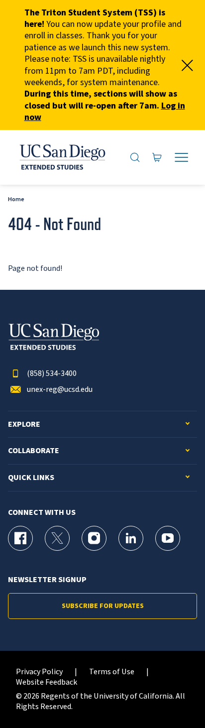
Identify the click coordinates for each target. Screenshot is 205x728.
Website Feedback (46, 682)
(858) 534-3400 (52, 373)
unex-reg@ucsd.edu (60, 389)
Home (16, 199)
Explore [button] (24, 424)
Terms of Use (111, 672)
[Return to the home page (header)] (61, 157)
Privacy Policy (39, 672)
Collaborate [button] (33, 451)
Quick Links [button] (31, 478)
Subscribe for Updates (103, 606)
